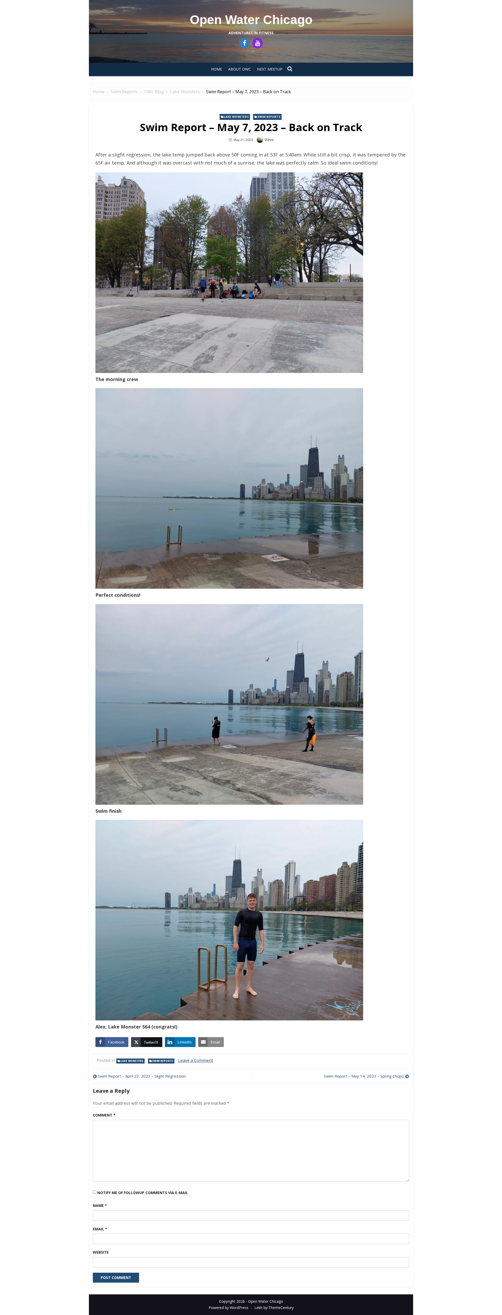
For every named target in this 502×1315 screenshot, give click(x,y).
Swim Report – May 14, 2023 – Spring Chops (364, 1076)
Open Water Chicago (251, 20)
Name (100, 1205)
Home (216, 69)
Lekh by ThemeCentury (274, 1307)
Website (101, 1252)
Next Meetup (269, 69)
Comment (104, 1115)
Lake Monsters (236, 117)
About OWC (239, 69)
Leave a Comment (195, 1060)
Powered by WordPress (228, 1307)
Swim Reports (269, 117)
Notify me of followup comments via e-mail (142, 1192)
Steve (269, 139)
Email (100, 1228)
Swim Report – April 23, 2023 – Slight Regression (142, 1076)
